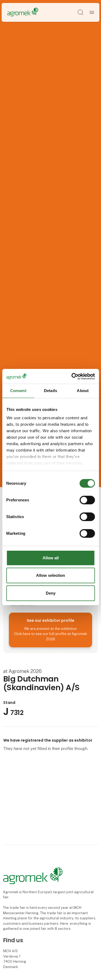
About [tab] (83, 390)
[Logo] (22, 12)
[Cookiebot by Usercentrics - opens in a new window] (72, 376)
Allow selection (50, 575)
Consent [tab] (18, 390)
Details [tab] (50, 390)
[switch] (87, 500)
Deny (50, 593)
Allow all (51, 558)
